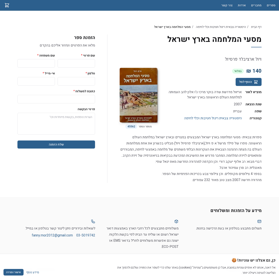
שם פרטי (88, 55)
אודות (242, 5)
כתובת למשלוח (84, 91)
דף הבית (256, 27)
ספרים (271, 5)
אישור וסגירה (13, 272)
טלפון (90, 73)
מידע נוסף (32, 272)
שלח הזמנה (56, 144)
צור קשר (227, 5)
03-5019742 (85, 235)
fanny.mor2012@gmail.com (52, 235)
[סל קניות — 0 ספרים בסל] (6, 5)
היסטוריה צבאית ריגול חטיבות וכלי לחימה (221, 27)
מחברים (256, 5)
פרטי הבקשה (86, 109)
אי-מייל (49, 73)
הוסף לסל (245, 82)
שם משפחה (46, 55)
